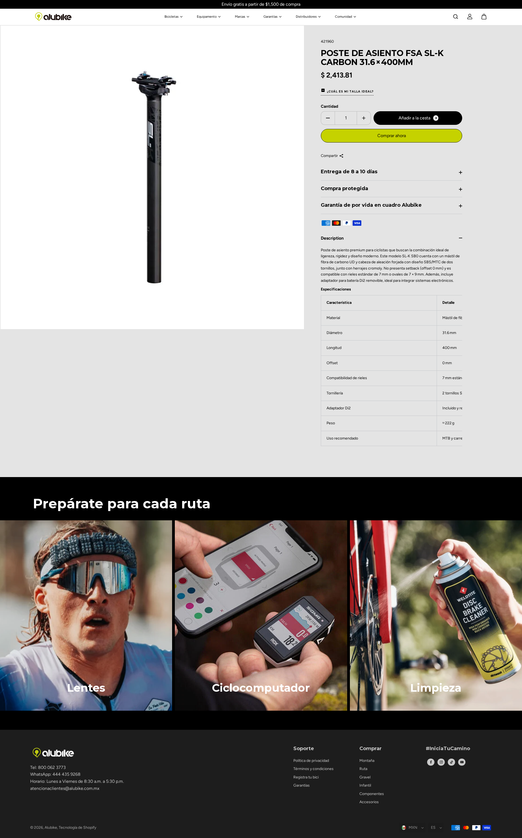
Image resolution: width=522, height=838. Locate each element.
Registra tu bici (306, 777)
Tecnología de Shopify (77, 827)
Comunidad (343, 16)
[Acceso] (470, 16)
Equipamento (207, 16)
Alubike (51, 827)
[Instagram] (441, 762)
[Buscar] (455, 16)
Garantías (270, 16)
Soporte (303, 749)
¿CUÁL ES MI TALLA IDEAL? (350, 91)
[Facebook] (431, 762)
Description (332, 238)
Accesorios (369, 802)
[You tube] (462, 762)
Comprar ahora (391, 135)
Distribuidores (306, 16)
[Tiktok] (451, 762)
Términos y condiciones (313, 768)
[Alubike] (53, 16)
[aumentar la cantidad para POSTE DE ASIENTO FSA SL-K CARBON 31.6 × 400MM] (364, 118)
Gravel (365, 777)
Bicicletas (171, 16)
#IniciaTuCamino (448, 749)
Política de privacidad (311, 760)
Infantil (365, 785)
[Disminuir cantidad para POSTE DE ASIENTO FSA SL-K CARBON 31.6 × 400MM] (328, 118)
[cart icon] (484, 16)
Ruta (363, 768)
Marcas (240, 16)
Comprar (370, 749)
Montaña (366, 760)
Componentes (371, 793)
